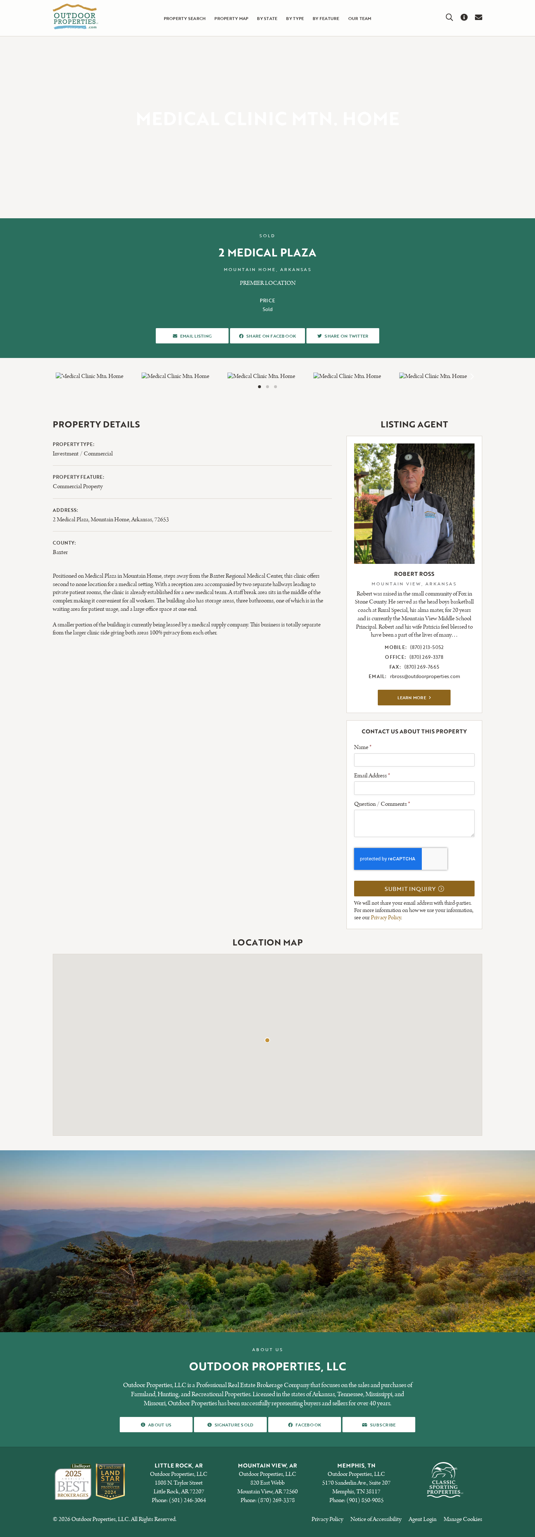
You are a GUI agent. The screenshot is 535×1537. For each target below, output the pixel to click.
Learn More (424, 697)
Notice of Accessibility (375, 1519)
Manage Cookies (463, 1519)
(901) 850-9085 (365, 1500)
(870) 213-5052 (427, 647)
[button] (259, 387)
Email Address (372, 776)
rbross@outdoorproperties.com (425, 676)
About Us (159, 1424)
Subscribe (383, 1424)
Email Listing (195, 335)
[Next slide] (471, 376)
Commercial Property (78, 486)
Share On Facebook (271, 335)
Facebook (308, 1424)
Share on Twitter (346, 335)
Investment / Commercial (83, 454)
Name (363, 748)
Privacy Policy (386, 917)
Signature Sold (234, 1424)
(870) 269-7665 (421, 667)
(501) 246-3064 (187, 1500)
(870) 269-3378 (426, 657)
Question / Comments (382, 804)
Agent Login (422, 1519)
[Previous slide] (63, 376)
